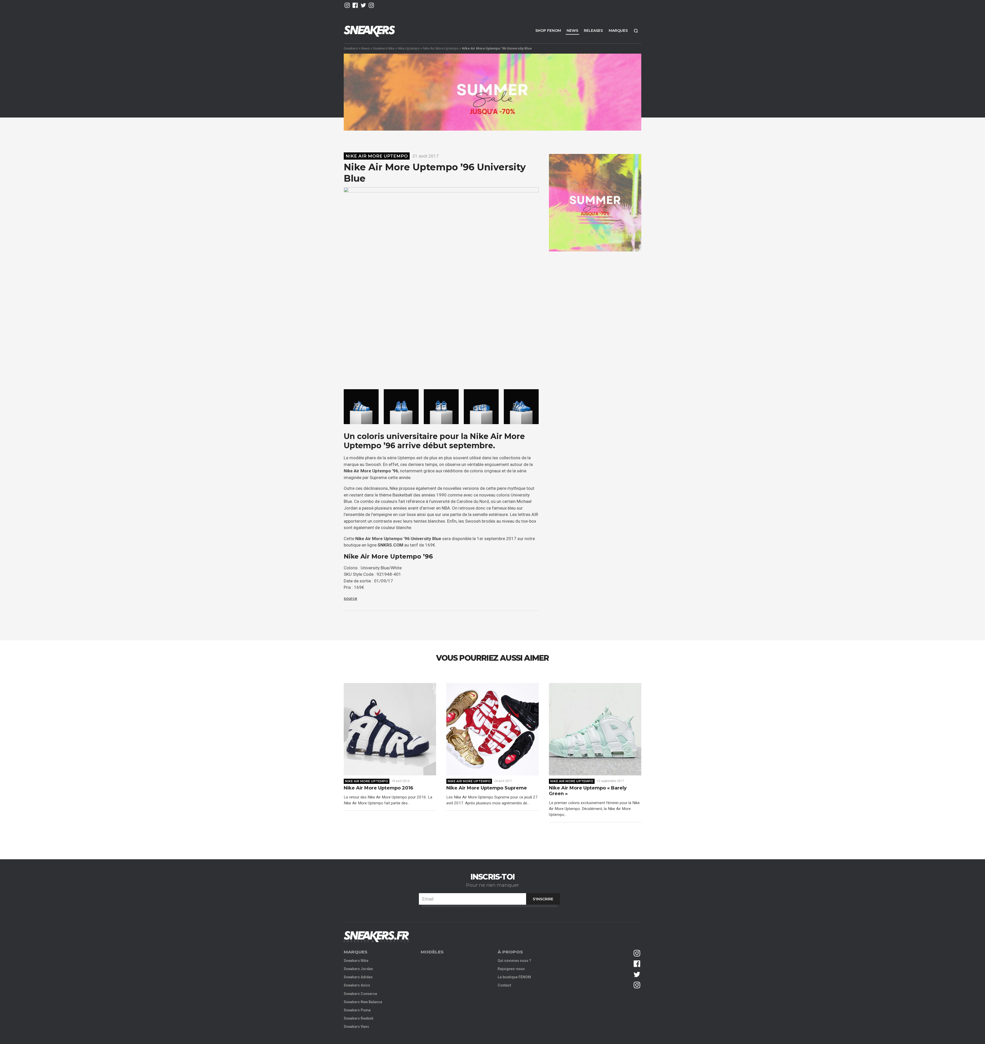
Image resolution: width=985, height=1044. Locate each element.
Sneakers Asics (357, 985)
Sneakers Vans (356, 1027)
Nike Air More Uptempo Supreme (486, 788)
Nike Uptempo (409, 48)
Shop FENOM (548, 30)
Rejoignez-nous (511, 969)
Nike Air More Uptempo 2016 (378, 788)
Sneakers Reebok (358, 1018)
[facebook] (355, 5)
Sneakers (351, 48)
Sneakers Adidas (358, 977)
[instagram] (347, 5)
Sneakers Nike (384, 48)
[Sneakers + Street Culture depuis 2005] (376, 936)
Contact (504, 985)
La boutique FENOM (514, 977)
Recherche (636, 30)
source (350, 598)
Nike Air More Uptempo (441, 48)
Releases (593, 30)
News (572, 30)
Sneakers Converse (360, 994)
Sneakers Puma (357, 1010)
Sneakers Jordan (358, 969)
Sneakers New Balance (363, 1002)
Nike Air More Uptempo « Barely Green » (588, 790)
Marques (618, 30)
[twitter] (363, 5)
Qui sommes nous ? (514, 961)
